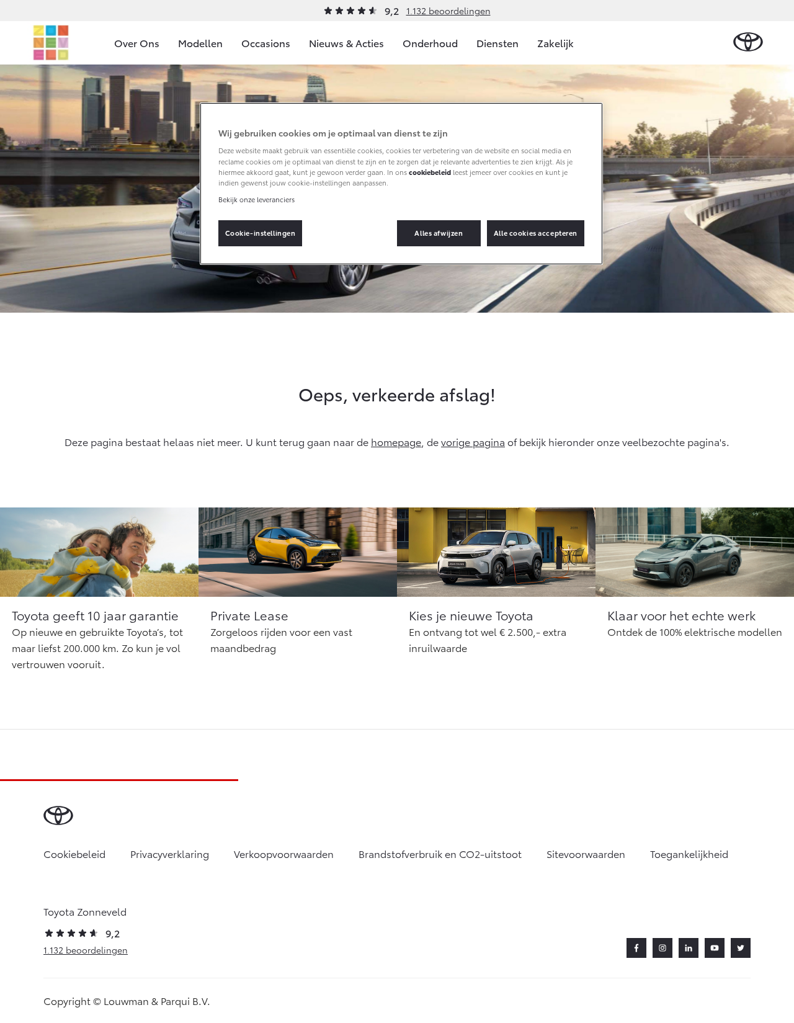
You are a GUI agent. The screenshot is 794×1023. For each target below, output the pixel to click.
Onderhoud (430, 42)
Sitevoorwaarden (585, 853)
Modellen (200, 42)
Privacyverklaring (169, 853)
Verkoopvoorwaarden (284, 853)
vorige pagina (473, 441)
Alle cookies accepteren (536, 233)
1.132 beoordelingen (448, 10)
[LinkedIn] (688, 948)
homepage (396, 441)
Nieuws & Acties (346, 42)
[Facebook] (636, 948)
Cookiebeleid (74, 853)
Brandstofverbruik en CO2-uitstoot (440, 853)
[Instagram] (662, 948)
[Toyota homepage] (748, 42)
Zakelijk (555, 42)
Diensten (497, 42)
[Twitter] (741, 948)
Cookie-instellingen (260, 233)
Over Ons (136, 42)
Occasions (265, 42)
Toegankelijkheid (689, 853)
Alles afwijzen (438, 233)
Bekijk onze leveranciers (256, 199)
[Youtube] (715, 948)
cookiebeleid (430, 172)
